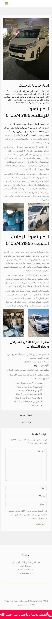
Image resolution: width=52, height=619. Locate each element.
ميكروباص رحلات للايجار (22, 100)
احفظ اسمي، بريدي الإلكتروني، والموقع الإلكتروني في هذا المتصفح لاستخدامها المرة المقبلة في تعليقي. (28, 515)
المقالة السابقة (26, 415)
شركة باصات (26, 97)
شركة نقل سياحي (11, 97)
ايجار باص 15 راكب (41, 94)
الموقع (37, 365)
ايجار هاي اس (38, 97)
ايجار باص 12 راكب (30, 91)
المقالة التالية (26, 422)
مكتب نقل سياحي (41, 100)
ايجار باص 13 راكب (13, 91)
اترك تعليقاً (44, 91)
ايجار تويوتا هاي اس (24, 94)
